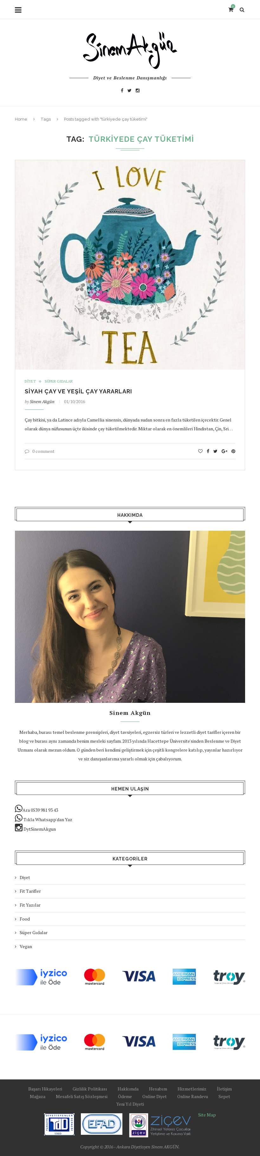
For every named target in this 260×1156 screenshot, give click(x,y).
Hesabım (158, 1089)
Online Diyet (154, 1096)
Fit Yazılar (30, 905)
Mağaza (37, 1096)
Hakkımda (128, 1089)
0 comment (43, 451)
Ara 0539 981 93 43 (40, 810)
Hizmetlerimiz (192, 1089)
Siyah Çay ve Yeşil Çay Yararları (78, 391)
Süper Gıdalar (59, 381)
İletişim (224, 1089)
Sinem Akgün (42, 401)
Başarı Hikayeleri (45, 1089)
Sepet (224, 1096)
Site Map (207, 1115)
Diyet (30, 381)
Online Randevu (192, 1096)
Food (25, 919)
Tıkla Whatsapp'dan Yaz (47, 819)
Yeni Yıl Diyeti (130, 1104)
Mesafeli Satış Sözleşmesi (81, 1096)
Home (21, 119)
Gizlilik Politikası (90, 1089)
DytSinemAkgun (39, 829)
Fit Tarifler (30, 891)
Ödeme (125, 1096)
